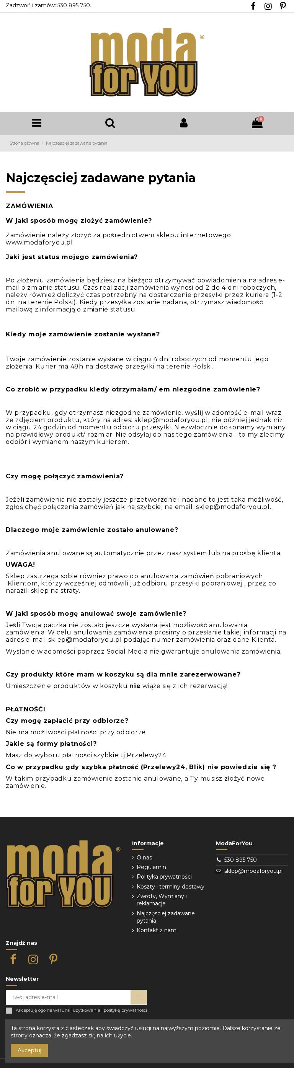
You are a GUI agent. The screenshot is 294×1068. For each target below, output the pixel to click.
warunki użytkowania (76, 1010)
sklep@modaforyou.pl (253, 870)
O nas (144, 857)
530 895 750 (240, 859)
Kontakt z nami (157, 930)
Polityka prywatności (164, 876)
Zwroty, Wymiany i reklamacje (162, 900)
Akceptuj (29, 1050)
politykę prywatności (125, 1010)
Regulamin (151, 867)
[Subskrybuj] (139, 997)
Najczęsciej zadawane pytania (166, 917)
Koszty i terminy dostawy (170, 886)
